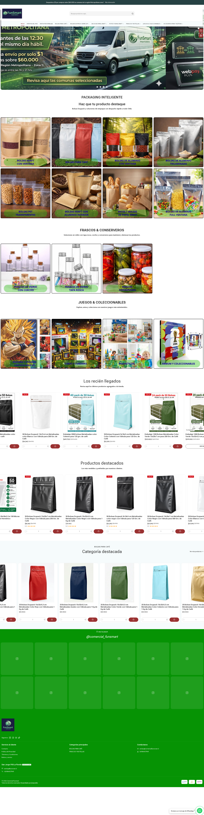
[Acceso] (201, 35)
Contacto (5, 747)
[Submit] (132, 13)
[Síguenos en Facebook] (13, 736)
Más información (114, 2)
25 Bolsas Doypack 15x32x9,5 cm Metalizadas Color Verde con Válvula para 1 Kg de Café (29, 605)
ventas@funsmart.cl (10, 767)
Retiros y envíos (7, 755)
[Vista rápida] (10, 413)
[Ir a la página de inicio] (12, 14)
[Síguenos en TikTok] (19, 736)
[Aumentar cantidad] (40, 444)
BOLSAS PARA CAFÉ (75, 747)
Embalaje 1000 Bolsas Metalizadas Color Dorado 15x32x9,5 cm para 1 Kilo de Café (155, 433)
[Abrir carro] (201, 31)
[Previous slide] (3, 85)
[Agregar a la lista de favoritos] (10, 408)
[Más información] (102, 48)
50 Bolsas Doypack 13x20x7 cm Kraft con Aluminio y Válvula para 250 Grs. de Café (165, 515)
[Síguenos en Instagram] (10, 736)
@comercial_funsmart (102, 634)
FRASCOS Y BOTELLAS (76, 750)
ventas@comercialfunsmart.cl (149, 747)
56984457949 (144, 750)
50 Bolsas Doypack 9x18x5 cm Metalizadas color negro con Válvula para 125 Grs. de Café (44, 516)
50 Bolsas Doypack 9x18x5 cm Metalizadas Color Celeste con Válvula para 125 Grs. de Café (33, 434)
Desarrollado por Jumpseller (29, 781)
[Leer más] (25, 140)
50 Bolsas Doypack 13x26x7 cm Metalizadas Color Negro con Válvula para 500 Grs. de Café (85, 516)
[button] (97, 85)
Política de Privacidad (8, 750)
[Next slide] (200, 85)
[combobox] (102, 13)
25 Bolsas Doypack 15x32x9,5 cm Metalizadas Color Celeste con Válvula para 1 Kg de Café (69, 605)
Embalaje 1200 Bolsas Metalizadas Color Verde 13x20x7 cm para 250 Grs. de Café (73, 433)
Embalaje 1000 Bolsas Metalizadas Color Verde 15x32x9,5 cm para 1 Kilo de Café (114, 433)
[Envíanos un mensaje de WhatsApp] (199, 810)
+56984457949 (9, 769)
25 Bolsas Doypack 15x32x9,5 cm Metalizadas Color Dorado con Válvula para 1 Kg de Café (110, 605)
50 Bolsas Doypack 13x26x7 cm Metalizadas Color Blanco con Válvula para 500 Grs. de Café (126, 516)
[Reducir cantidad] (16, 444)
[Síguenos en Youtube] (16, 736)
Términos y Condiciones (10, 752)
